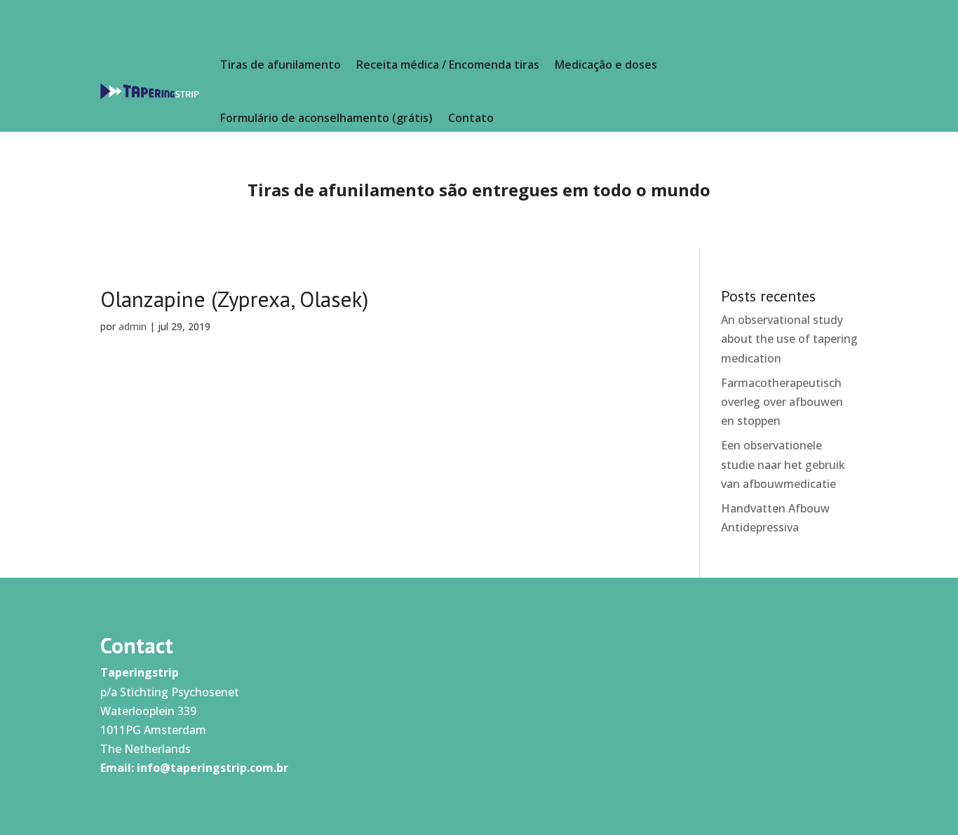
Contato (471, 117)
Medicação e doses (606, 64)
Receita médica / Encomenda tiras (447, 64)
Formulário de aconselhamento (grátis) (326, 117)
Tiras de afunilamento (280, 64)
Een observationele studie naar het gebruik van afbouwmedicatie (783, 464)
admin (133, 326)
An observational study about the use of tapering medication (789, 338)
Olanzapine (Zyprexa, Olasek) (234, 299)
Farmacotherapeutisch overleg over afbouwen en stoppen (782, 401)
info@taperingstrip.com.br (212, 767)
